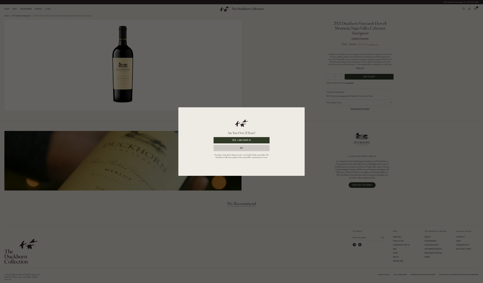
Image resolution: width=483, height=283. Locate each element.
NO (241, 148)
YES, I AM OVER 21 (241, 140)
